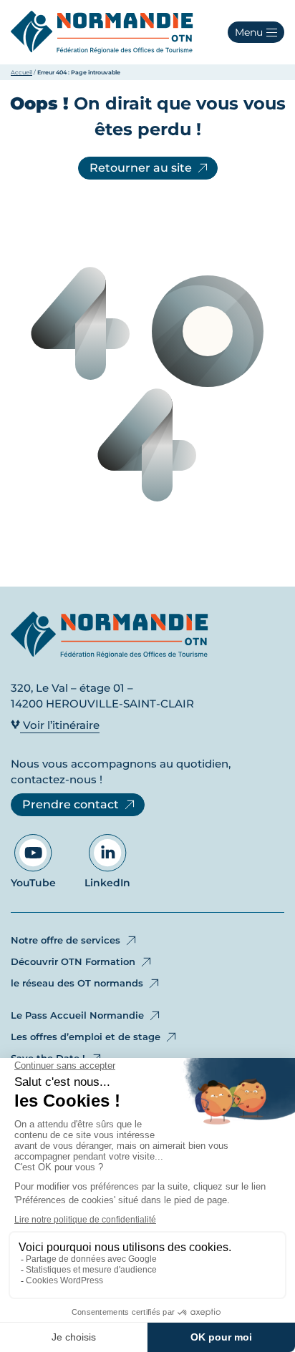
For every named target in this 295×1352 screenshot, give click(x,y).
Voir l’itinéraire (60, 725)
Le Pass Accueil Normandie (77, 1015)
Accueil (21, 72)
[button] (256, 32)
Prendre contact (70, 804)
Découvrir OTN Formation (73, 961)
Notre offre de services (65, 940)
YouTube (33, 882)
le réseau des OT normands (77, 983)
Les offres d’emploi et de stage (85, 1036)
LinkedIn (107, 882)
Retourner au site (141, 168)
